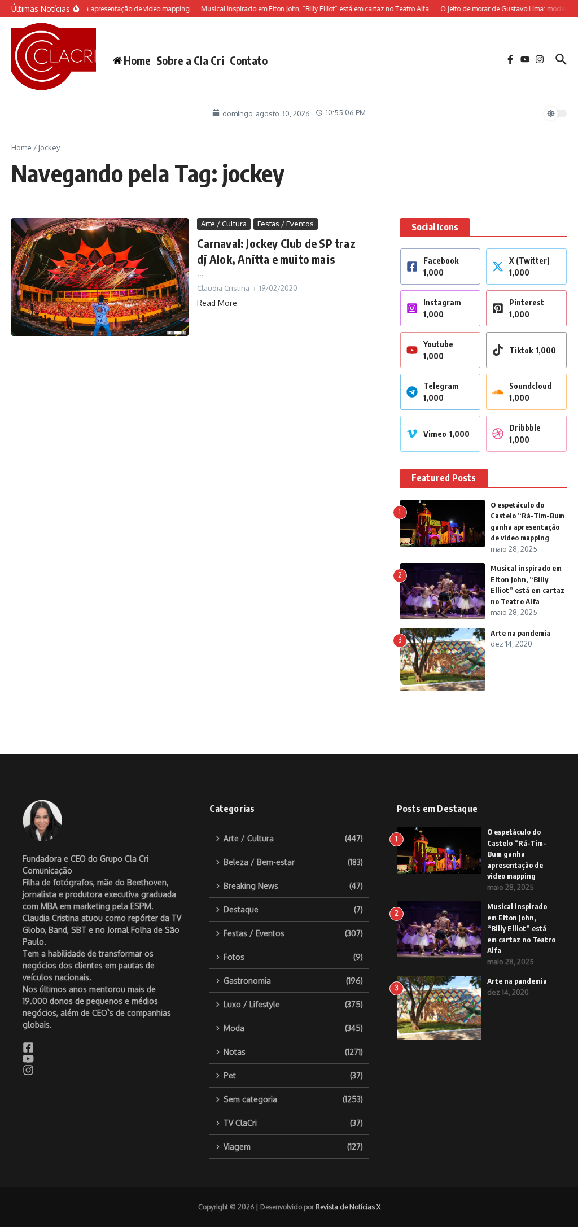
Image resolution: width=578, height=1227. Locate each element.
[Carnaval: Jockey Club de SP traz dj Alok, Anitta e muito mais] (100, 277)
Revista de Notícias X (348, 1207)
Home (21, 147)
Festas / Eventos (285, 223)
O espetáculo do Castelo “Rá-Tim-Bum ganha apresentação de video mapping (516, 853)
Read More (217, 303)
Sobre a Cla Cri (190, 60)
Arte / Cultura (224, 223)
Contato (249, 60)
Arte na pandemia (520, 632)
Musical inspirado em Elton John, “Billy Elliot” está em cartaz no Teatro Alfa (521, 928)
